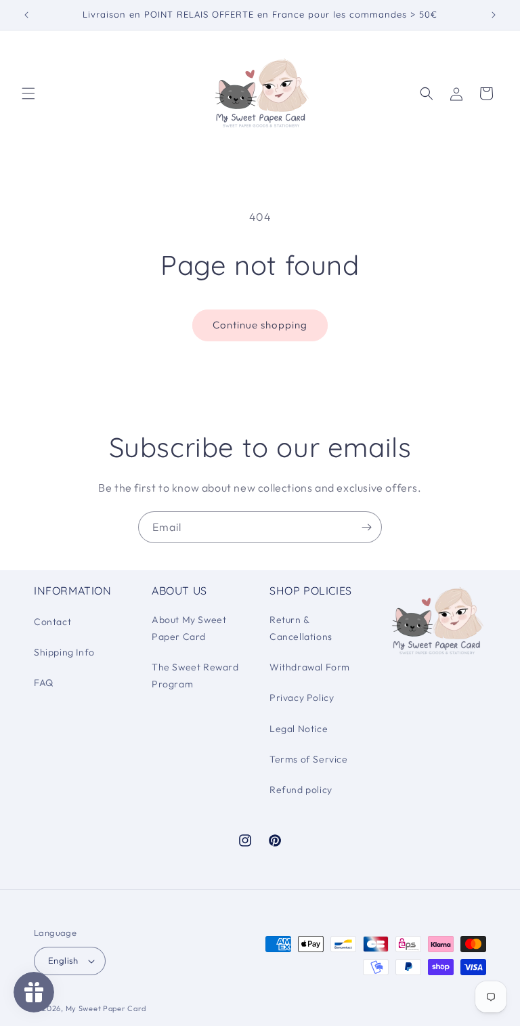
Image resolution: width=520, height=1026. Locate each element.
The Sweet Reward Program (195, 675)
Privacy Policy (301, 697)
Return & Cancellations (300, 628)
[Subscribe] (366, 527)
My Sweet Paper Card (106, 1008)
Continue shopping (260, 324)
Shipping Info (64, 652)
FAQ (43, 683)
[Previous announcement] (26, 15)
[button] (28, 93)
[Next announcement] (493, 15)
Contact (52, 622)
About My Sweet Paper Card (189, 628)
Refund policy (300, 790)
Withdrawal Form (309, 667)
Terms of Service (308, 759)
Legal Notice (298, 729)
